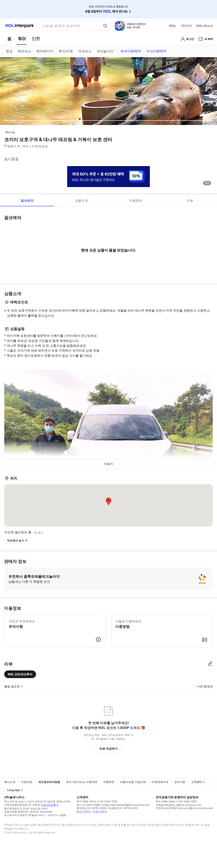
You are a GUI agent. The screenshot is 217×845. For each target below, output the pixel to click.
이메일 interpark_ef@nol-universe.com (178, 804)
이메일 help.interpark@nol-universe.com (125, 804)
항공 (9, 51)
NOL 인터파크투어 (20, 674)
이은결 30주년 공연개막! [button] (61, 26)
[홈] (9, 38)
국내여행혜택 (156, 51)
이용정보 (135, 200)
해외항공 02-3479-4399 (91, 808)
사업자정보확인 (49, 804)
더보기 (108, 464)
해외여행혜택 (131, 51)
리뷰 (190, 200)
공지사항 (179, 782)
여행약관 (108, 782)
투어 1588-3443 (86, 801)
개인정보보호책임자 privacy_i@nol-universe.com (184, 808)
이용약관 (26, 782)
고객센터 (196, 782)
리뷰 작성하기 (108, 748)
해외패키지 (44, 51)
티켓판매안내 (160, 782)
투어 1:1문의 (83, 811)
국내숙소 (85, 51)
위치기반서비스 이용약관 (81, 782)
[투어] (21, 38)
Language (13, 790)
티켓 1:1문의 (100, 811)
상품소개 (81, 200)
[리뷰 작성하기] (210, 663)
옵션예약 (27, 200)
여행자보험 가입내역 (133, 782)
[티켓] (36, 38)
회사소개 (9, 782)
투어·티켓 (65, 51)
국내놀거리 (105, 51)
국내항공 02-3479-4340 (123, 808)
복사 (40, 532)
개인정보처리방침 (49, 782)
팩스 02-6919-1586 (88, 804)
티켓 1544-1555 (107, 801)
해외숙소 (24, 51)
